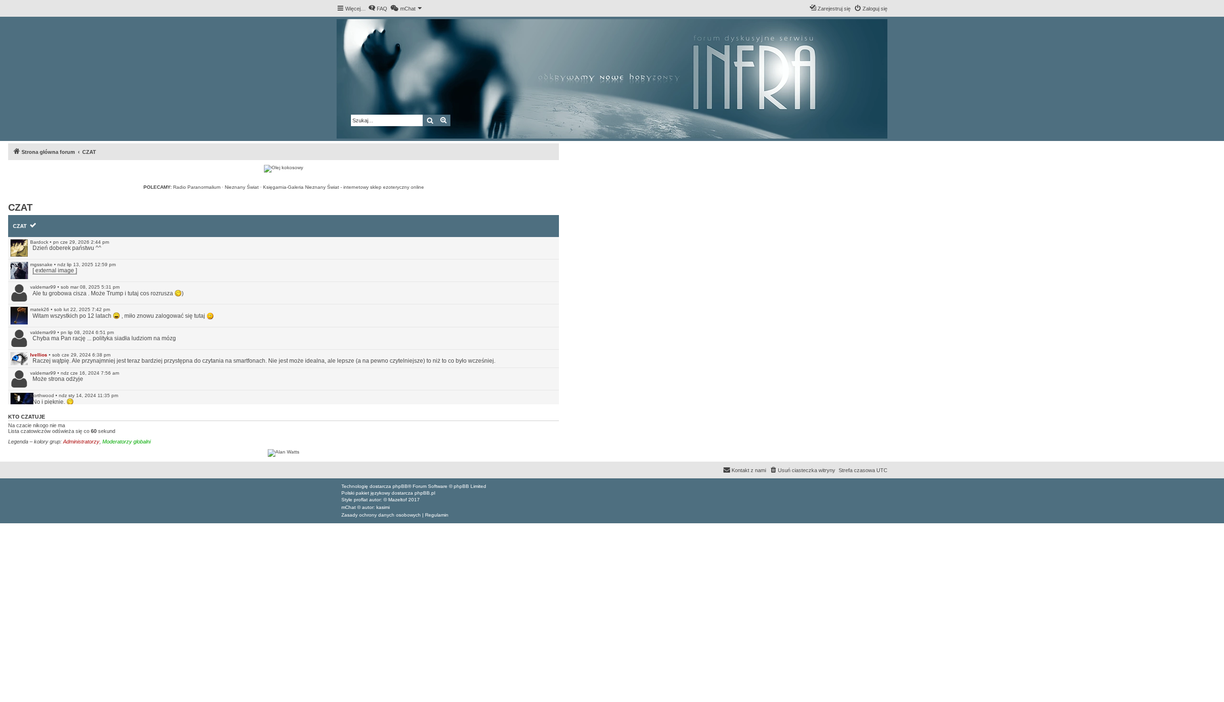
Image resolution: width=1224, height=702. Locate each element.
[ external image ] (55, 270)
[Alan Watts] (283, 453)
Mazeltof (397, 499)
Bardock (39, 242)
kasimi (383, 507)
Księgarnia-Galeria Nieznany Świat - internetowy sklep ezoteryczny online (343, 187)
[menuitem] (377, 8)
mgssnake (41, 264)
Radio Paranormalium (196, 187)
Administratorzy (81, 441)
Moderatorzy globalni (126, 441)
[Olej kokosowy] (283, 169)
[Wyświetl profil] (19, 248)
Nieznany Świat (242, 187)
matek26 (39, 309)
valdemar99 (43, 287)
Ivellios (38, 354)
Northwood (42, 395)
